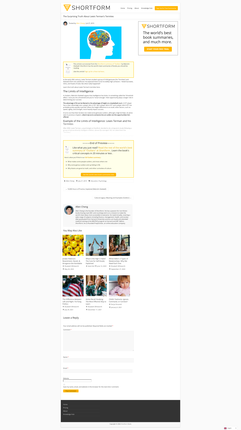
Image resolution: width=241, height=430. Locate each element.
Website (66, 378)
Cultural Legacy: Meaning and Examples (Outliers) (113, 198)
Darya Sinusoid (116, 304)
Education (94, 181)
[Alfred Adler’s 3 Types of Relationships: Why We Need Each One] (119, 236)
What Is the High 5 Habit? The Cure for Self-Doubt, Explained (96, 261)
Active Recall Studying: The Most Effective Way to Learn (96, 301)
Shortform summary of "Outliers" (109, 64)
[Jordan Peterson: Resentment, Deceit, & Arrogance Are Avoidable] (73, 236)
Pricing (129, 8)
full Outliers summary (93, 157)
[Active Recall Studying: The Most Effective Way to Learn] (96, 276)
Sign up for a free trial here (94, 71)
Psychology (103, 181)
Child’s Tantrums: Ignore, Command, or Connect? (119, 300)
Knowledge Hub (146, 8)
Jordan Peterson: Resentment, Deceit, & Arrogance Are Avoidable (72, 261)
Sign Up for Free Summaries (166, 8)
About (137, 8)
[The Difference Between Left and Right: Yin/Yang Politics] (73, 276)
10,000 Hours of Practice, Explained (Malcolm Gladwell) (86, 189)
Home (123, 8)
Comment (67, 330)
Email (65, 368)
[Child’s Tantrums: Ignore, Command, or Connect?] (119, 276)
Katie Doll (91, 266)
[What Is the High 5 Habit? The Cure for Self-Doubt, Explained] (96, 236)
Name (66, 357)
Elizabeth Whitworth (71, 266)
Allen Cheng (80, 23)
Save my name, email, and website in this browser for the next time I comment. (91, 387)
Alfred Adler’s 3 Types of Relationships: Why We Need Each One (118, 261)
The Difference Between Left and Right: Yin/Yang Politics (72, 301)
